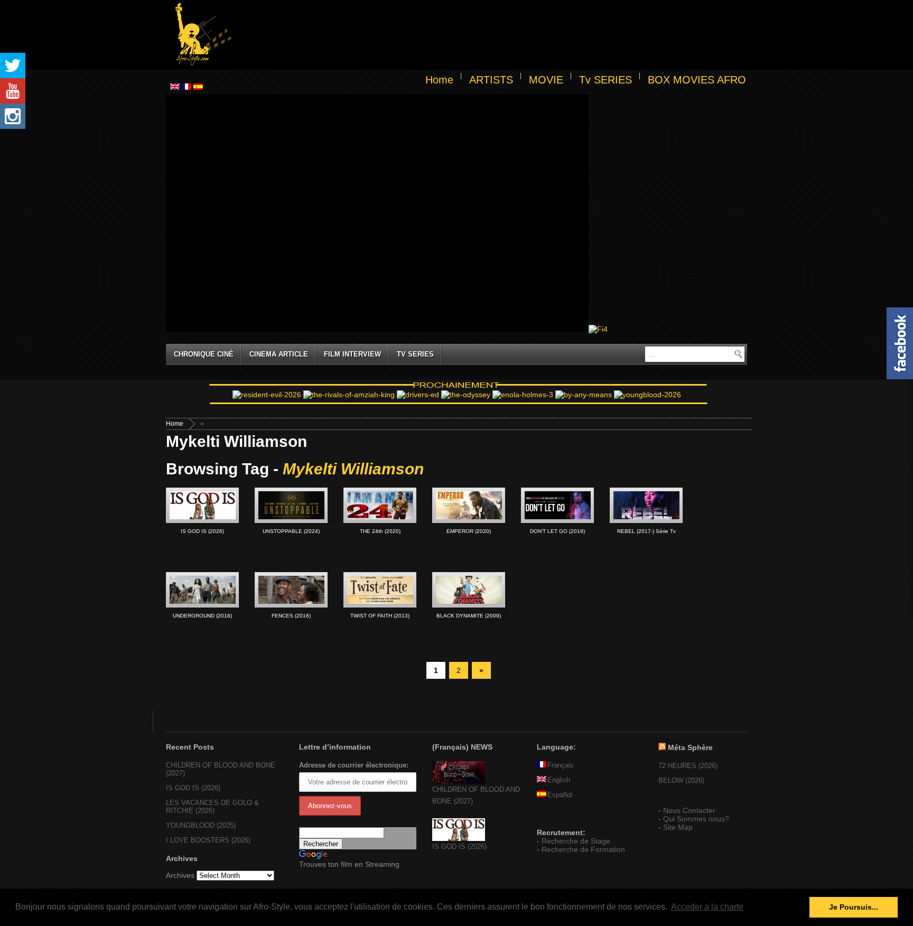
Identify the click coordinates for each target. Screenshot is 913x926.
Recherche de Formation (583, 849)
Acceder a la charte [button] (707, 906)
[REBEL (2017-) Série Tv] (646, 505)
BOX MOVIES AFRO (697, 80)
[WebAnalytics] (558, 817)
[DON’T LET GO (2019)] (557, 505)
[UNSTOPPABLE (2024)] (291, 505)
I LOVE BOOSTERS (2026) (208, 840)
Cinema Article (278, 354)
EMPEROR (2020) (468, 531)
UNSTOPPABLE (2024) (291, 531)
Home (439, 80)
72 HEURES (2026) (688, 766)
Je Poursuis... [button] (853, 907)
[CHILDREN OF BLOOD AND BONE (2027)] (458, 781)
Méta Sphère (690, 747)
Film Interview (352, 354)
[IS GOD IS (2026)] (202, 505)
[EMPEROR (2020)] (468, 505)
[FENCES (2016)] (291, 589)
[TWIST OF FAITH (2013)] (379, 589)
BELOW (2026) (681, 780)
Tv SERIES (605, 80)
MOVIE (546, 80)
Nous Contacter (689, 810)
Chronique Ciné (204, 354)
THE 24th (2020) (380, 531)
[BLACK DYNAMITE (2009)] (468, 589)
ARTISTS (491, 80)
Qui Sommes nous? (696, 819)
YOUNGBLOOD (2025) (201, 825)
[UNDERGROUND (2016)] (202, 589)
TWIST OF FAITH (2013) (379, 616)
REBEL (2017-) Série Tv (646, 531)
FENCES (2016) (291, 616)
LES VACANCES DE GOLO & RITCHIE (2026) (212, 807)
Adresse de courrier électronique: (353, 765)
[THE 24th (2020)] (379, 505)
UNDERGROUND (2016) (202, 616)
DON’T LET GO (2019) (557, 531)
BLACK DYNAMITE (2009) (468, 616)
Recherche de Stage (576, 841)
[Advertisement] (491, 35)
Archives (180, 875)
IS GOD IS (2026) (202, 531)
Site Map (678, 827)
